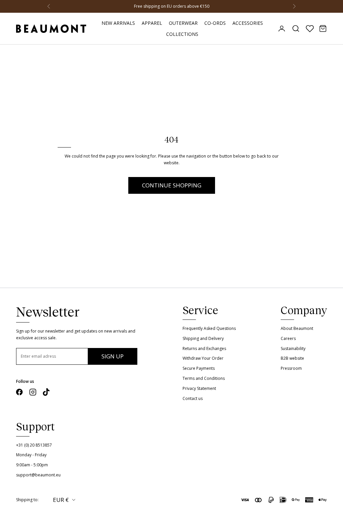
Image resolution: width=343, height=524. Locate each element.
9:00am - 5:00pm (32, 465)
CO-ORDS (215, 23)
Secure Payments (199, 368)
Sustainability (293, 348)
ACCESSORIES (247, 23)
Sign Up (112, 356)
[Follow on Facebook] (19, 392)
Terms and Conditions (204, 378)
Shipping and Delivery (203, 338)
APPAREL (152, 23)
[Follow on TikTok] (46, 392)
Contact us (193, 398)
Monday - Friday (31, 455)
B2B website (292, 358)
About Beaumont (297, 328)
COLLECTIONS (182, 34)
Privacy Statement (199, 388)
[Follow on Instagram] (32, 392)
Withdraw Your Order (203, 358)
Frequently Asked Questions (209, 328)
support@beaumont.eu (38, 475)
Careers (288, 338)
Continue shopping (171, 185)
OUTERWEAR (183, 23)
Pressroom (291, 368)
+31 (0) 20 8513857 (34, 445)
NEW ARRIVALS (118, 23)
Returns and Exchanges (204, 348)
